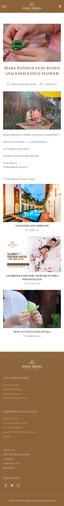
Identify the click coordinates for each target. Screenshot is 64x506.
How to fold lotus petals (32, 331)
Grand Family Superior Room (15, 398)
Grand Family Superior (12, 394)
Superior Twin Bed (11, 385)
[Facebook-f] (5, 485)
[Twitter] (11, 485)
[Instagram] (18, 485)
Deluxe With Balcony (12, 389)
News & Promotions (23, 84)
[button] (59, 6)
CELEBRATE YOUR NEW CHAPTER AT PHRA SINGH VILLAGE (32, 277)
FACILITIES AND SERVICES (32, 225)
